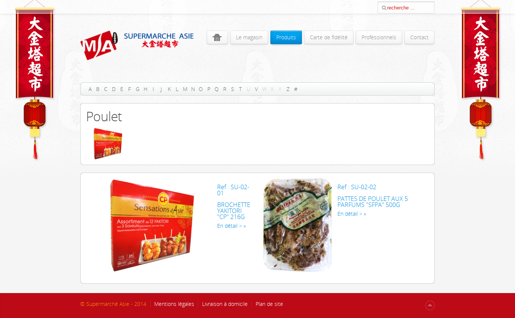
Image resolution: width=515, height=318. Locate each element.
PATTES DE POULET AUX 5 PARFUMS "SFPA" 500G (372, 202)
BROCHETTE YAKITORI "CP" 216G (233, 211)
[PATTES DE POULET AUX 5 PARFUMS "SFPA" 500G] (296, 270)
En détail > (229, 225)
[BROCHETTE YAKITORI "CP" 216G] (149, 270)
